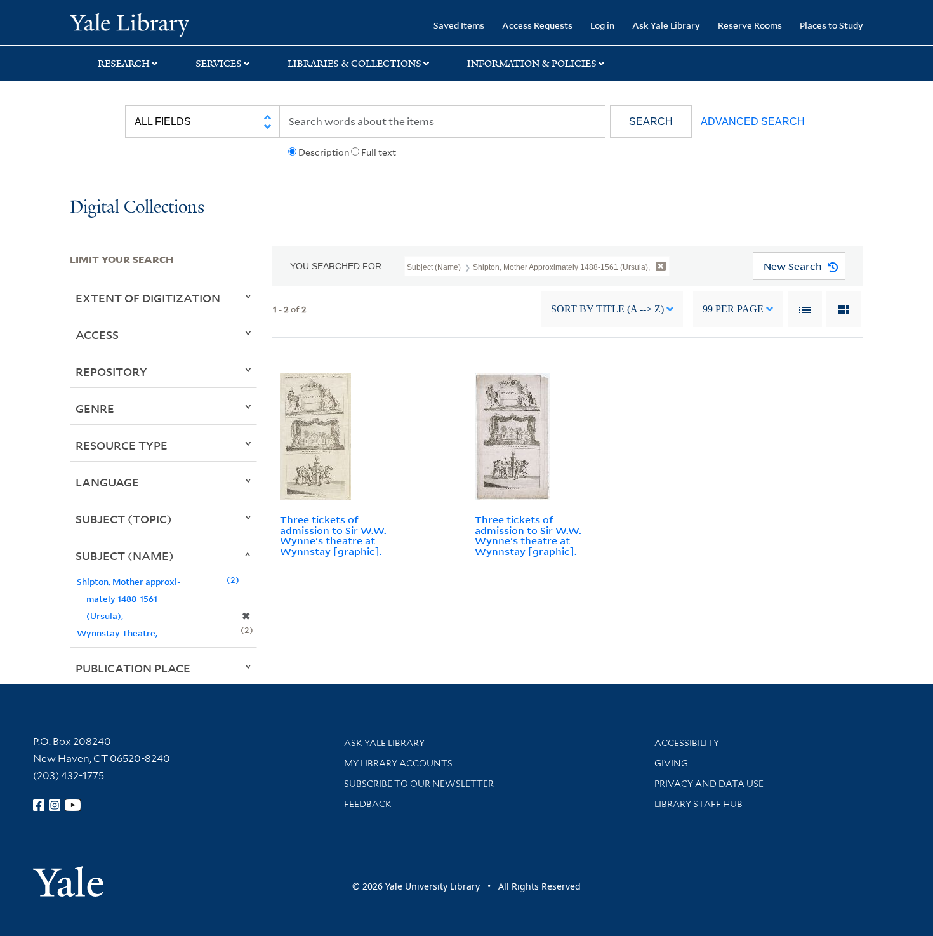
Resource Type (122, 445)
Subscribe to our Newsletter (419, 784)
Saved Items (458, 25)
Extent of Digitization (148, 297)
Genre (95, 408)
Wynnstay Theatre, (117, 633)
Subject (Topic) (124, 518)
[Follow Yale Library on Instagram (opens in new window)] (54, 805)
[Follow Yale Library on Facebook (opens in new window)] (38, 805)
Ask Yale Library (666, 25)
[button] (651, 121)
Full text (378, 152)
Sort (607, 309)
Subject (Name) (125, 555)
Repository (111, 371)
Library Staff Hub (698, 804)
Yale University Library (129, 24)
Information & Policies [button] (532, 63)
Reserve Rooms (750, 25)
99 (733, 309)
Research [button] (124, 63)
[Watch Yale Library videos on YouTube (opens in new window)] (73, 805)
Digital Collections (137, 208)
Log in (602, 25)
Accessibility (686, 743)
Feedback (368, 804)
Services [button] (218, 63)
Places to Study (831, 25)
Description (323, 152)
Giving (671, 763)
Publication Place (133, 668)
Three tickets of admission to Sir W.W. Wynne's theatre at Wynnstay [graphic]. (333, 535)
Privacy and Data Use (709, 784)
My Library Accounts (398, 763)
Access (97, 334)
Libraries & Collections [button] (354, 63)
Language (107, 482)
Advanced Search (753, 121)
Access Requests (537, 25)
